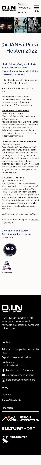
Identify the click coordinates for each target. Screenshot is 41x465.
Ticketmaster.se (29, 80)
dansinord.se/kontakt (14, 365)
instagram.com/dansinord (20, 379)
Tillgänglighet (12, 399)
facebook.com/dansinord (20, 370)
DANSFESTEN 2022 (11, 99)
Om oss (6, 394)
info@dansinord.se (20, 357)
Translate (23, 12)
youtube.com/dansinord (20, 375)
